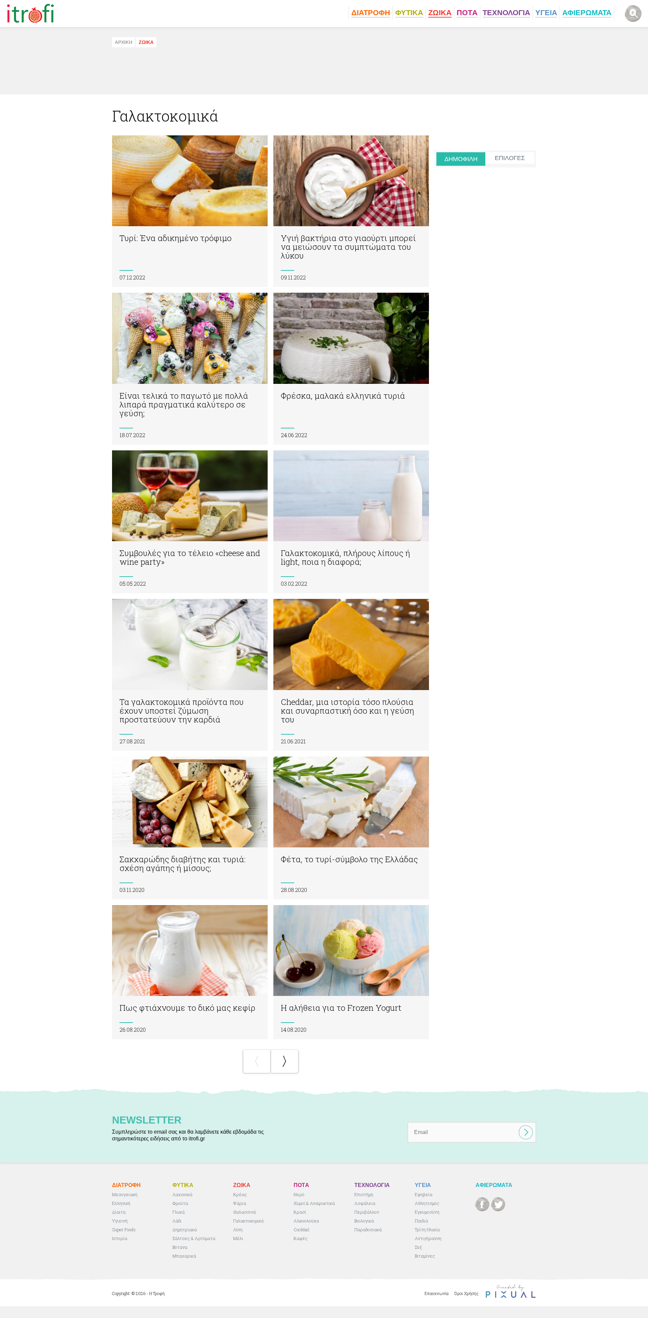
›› (284, 1061)
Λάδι (177, 1221)
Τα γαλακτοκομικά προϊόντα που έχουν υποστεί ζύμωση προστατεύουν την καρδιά (190, 674)
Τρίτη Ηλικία (427, 1230)
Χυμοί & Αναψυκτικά (314, 1203)
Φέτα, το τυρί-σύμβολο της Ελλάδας (351, 828)
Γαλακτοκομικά (248, 1221)
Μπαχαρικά (184, 1256)
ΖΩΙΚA (146, 42)
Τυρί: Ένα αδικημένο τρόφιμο (190, 211)
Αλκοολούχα (306, 1221)
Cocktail (301, 1230)
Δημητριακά (184, 1230)
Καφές (301, 1238)
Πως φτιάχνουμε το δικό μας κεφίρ (190, 972)
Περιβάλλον (366, 1212)
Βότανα (179, 1247)
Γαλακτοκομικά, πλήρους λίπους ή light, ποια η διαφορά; (351, 521)
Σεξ (418, 1247)
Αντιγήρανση (428, 1238)
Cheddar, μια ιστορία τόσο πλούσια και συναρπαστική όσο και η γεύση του (351, 674)
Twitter (498, 1204)
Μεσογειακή (124, 1194)
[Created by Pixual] (510, 1291)
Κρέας (240, 1194)
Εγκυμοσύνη (427, 1212)
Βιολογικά (364, 1221)
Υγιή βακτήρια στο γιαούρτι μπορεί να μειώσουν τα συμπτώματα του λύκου (351, 211)
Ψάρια (239, 1203)
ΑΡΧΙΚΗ (123, 42)
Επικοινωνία (437, 1293)
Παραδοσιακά (368, 1230)
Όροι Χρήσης (467, 1293)
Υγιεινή (120, 1221)
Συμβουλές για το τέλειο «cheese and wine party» (190, 521)
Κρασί (300, 1212)
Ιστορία (119, 1238)
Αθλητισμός (427, 1203)
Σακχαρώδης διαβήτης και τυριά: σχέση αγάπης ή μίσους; (190, 828)
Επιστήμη (363, 1194)
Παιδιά (421, 1221)
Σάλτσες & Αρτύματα (193, 1238)
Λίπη (238, 1230)
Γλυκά (178, 1212)
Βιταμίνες (425, 1256)
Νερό (299, 1194)
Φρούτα (180, 1203)
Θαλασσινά (244, 1212)
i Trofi (30, 13)
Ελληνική (121, 1203)
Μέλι (238, 1238)
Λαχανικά (182, 1194)
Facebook (482, 1204)
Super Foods (124, 1230)
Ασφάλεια (364, 1203)
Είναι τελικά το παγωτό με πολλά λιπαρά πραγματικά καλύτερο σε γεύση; (190, 368)
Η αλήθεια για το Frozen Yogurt (351, 972)
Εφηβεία (423, 1194)
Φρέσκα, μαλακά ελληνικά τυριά (351, 368)
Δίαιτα (119, 1212)
